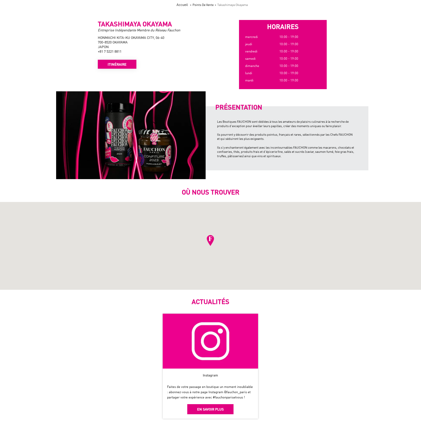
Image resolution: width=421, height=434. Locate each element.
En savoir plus (210, 409)
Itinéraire (117, 64)
